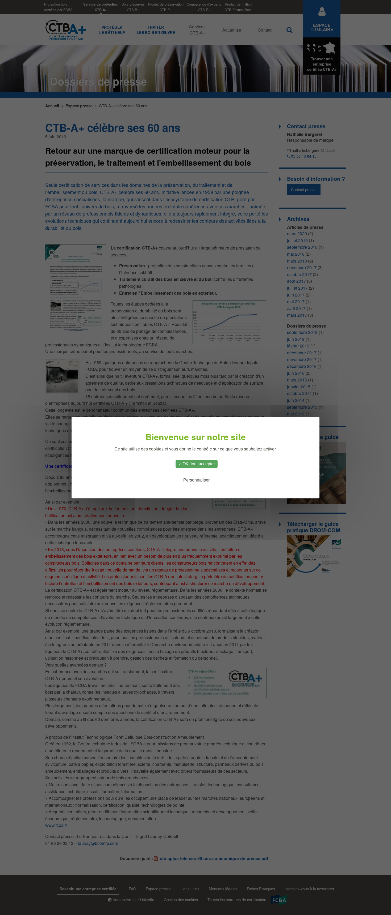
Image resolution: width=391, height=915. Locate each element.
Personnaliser (196, 480)
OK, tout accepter (198, 464)
